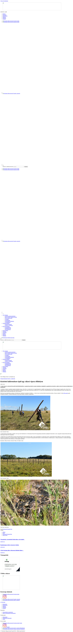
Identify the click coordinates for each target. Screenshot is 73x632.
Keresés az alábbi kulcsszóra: (8, 166)
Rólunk (4, 13)
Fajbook (4, 19)
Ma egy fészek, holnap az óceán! (11, 317)
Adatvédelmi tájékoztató (7, 618)
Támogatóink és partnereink (8, 612)
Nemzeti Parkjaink (8, 324)
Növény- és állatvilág (9, 325)
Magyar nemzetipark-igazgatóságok (9, 613)
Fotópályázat (5, 15)
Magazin (4, 16)
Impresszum (5, 604)
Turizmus (4, 331)
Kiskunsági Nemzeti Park (7, 529)
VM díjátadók (7, 320)
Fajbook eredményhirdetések (10, 316)
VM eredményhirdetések (9, 321)
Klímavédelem (5, 330)
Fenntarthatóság (8, 327)
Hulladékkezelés (8, 328)
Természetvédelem (6, 323)
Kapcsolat (4, 14)
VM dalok (7, 319)
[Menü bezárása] (3, 313)
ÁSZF (4, 619)
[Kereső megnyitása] (3, 165)
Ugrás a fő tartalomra (4, 0)
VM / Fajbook (5, 315)
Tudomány (5, 332)
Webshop (4, 17)
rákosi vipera (5, 535)
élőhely (4, 532)
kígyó (4, 533)
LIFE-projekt (65, 393)
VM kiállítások (7, 322)
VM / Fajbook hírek (8, 318)
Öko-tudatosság (8, 329)
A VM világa (2, 602)
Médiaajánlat (5, 617)
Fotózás (4, 333)
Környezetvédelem (6, 326)
